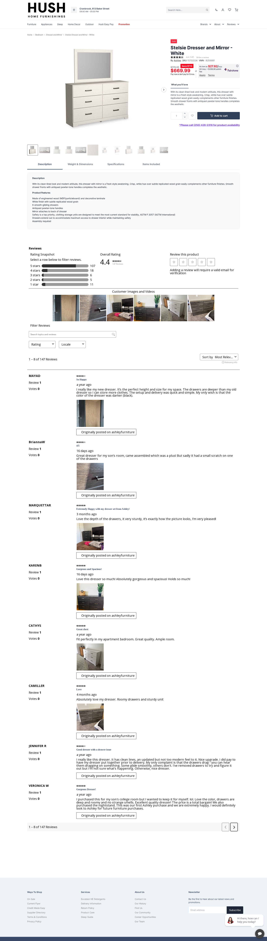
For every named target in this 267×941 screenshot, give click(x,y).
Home (29, 35)
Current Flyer (33, 903)
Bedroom (39, 35)
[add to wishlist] (192, 115)
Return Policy (87, 908)
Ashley (177, 60)
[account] (222, 9)
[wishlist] (229, 10)
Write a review (202, 57)
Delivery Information (91, 903)
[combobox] (188, 10)
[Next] (163, 89)
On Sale (31, 899)
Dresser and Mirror (54, 35)
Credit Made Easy (36, 908)
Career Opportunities (145, 917)
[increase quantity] (184, 114)
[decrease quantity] (184, 117)
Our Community (142, 912)
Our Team (140, 921)
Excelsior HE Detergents (93, 899)
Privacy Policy (34, 921)
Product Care (87, 912)
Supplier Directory (36, 912)
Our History (140, 903)
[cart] (236, 10)
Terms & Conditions (37, 917)
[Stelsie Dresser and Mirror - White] (97, 89)
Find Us (138, 908)
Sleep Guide (87, 917)
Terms (211, 75)
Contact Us (140, 899)
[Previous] (31, 89)
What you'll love (179, 84)
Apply (202, 75)
